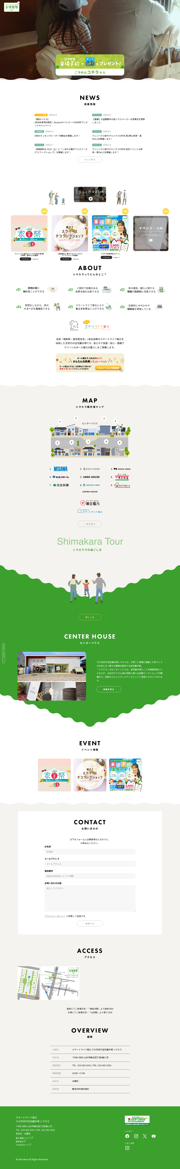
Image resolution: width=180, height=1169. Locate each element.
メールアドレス (53, 858)
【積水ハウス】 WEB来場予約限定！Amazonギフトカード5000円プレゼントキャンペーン (61, 122)
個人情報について (23, 1138)
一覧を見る (90, 524)
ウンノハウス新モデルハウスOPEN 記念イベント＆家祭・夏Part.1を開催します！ (117, 150)
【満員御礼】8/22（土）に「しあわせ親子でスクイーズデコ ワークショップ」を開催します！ (61, 150)
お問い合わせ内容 (54, 883)
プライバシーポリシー (55, 916)
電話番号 (50, 870)
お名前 (48, 846)
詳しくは (90, 617)
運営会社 (19, 1141)
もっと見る (90, 159)
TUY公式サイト (22, 1145)
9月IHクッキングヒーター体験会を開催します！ (57, 135)
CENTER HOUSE (90, 492)
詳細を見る (108, 689)
